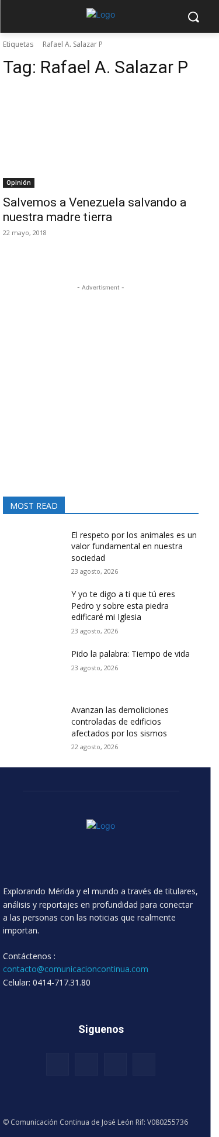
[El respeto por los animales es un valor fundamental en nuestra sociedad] (32, 549)
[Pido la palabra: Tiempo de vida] (32, 668)
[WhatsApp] (144, 1064)
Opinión (18, 182)
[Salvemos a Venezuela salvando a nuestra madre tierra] (101, 138)
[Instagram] (86, 1064)
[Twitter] (115, 1064)
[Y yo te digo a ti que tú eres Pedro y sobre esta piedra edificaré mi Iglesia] (32, 608)
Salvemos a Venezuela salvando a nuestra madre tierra (94, 209)
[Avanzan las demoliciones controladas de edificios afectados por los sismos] (32, 724)
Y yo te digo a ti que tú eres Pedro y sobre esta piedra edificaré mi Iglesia (123, 605)
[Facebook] (57, 1064)
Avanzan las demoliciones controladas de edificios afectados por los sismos (120, 721)
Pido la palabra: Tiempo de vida (130, 653)
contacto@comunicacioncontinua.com (75, 968)
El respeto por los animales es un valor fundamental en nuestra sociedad (134, 546)
